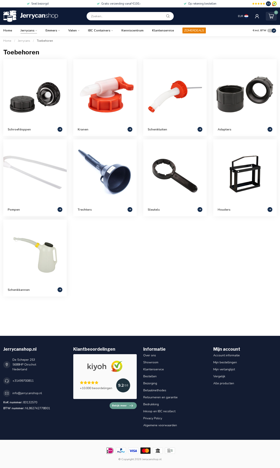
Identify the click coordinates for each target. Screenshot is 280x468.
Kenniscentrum (132, 30)
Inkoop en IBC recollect (159, 411)
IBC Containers (99, 30)
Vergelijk (219, 376)
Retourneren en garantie (160, 397)
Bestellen (150, 376)
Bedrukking (151, 404)
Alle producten (223, 383)
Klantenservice (163, 30)
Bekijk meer (119, 405)
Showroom (150, 362)
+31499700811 (23, 381)
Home (7, 30)
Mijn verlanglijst (224, 369)
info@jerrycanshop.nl (27, 393)
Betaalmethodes (154, 390)
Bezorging (150, 383)
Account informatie (226, 355)
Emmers (51, 30)
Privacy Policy (152, 418)
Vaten (72, 30)
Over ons (149, 355)
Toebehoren (45, 41)
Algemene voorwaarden (160, 425)
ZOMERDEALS (194, 30)
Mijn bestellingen (225, 362)
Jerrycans (27, 30)
